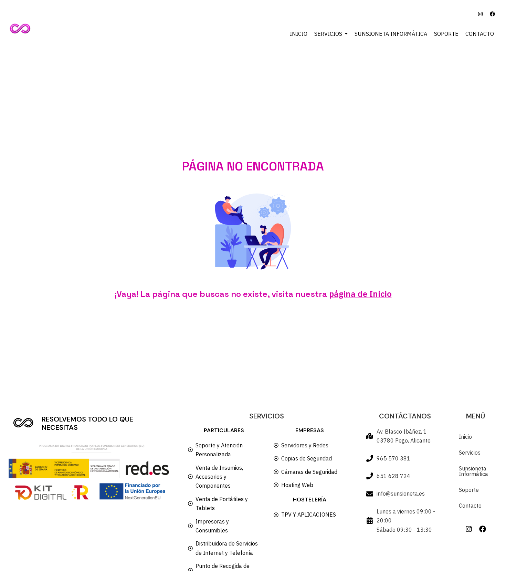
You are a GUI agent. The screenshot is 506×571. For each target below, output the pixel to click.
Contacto (470, 505)
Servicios (470, 452)
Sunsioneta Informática (473, 471)
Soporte (469, 489)
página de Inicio (360, 293)
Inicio (465, 436)
